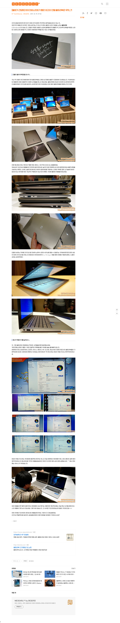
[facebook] (87, 13)
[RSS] (83, 13)
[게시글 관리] (19, 561)
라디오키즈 (26, 14)
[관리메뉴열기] (117, 309)
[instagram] (96, 13)
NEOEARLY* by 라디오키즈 (25, 601)
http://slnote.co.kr (20, 545)
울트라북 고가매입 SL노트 (23, 547)
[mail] (105, 13)
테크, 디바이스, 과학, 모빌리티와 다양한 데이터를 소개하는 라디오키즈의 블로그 (35, 603)
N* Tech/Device (17, 14)
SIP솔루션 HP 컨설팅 (21, 535)
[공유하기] (17, 561)
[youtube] (101, 13)
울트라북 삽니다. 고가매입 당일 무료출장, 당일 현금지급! (30, 550)
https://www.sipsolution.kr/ (23, 532)
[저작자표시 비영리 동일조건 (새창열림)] (31, 561)
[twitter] (91, 13)
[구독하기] (117, 313)
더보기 (15, 521)
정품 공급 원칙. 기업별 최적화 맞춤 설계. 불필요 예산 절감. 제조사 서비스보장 (36, 537)
